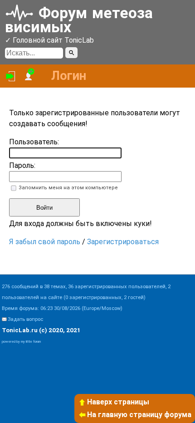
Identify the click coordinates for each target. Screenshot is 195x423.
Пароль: (22, 165)
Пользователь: (34, 142)
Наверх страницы (118, 402)
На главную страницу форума (139, 414)
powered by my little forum (21, 341)
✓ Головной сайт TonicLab (49, 40)
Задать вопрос (25, 319)
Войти (44, 207)
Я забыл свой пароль (44, 241)
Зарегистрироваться (123, 241)
